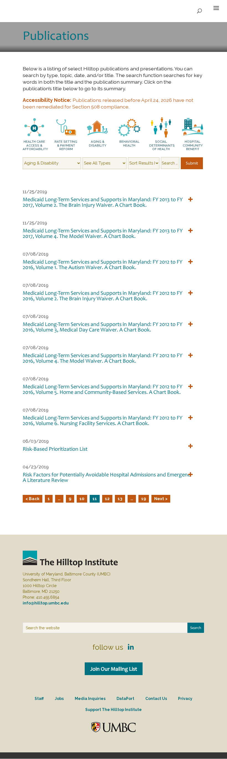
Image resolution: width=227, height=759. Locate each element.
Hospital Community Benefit (193, 145)
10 (81, 498)
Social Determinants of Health (162, 145)
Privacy (185, 698)
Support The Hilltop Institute (113, 709)
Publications (56, 35)
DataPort (125, 698)
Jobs (59, 698)
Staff (39, 698)
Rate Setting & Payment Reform (66, 145)
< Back (32, 498)
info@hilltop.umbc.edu (46, 603)
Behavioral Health (129, 143)
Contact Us (156, 698)
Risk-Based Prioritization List (55, 448)
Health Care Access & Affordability (35, 145)
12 (107, 498)
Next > (160, 498)
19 (143, 498)
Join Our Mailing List (113, 668)
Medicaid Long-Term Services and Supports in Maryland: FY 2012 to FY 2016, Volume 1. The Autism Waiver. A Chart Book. (102, 264)
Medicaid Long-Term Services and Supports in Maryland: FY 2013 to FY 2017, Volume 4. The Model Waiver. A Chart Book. (103, 233)
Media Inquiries (90, 698)
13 (120, 498)
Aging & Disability (97, 143)
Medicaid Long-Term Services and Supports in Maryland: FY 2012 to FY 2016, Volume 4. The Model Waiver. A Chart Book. (102, 358)
